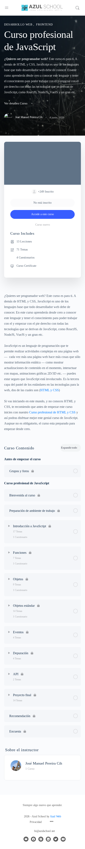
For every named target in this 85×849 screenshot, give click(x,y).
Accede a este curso (42, 214)
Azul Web (55, 816)
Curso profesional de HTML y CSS (52, 412)
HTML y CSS (49, 390)
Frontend (44, 24)
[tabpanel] (42, 362)
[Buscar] (77, 8)
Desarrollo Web (18, 24)
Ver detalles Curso (16, 103)
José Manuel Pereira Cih (43, 763)
